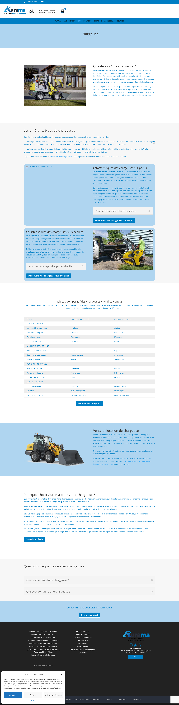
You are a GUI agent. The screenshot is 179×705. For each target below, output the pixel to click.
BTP (79, 21)
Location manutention (83, 637)
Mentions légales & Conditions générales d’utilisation (78, 699)
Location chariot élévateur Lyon (43, 634)
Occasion (98, 21)
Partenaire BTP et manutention (82, 650)
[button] (61, 674)
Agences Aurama (83, 634)
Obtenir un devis (34, 539)
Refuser (33, 695)
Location (87, 21)
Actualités (83, 653)
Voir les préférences (53, 695)
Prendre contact (89, 615)
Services (120, 21)
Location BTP (82, 640)
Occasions (82, 643)
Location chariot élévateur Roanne (43, 643)
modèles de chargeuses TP (62, 156)
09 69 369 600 (31, 2)
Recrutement (82, 646)
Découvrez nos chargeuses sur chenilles (48, 275)
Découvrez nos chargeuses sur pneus (114, 220)
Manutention (69, 21)
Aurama (58, 21)
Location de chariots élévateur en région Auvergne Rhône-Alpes (43, 651)
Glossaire (137, 699)
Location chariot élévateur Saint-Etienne (43, 640)
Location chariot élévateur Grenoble (43, 631)
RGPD (33, 700)
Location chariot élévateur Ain (43, 637)
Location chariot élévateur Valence (43, 646)
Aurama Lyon (107, 464)
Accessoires (109, 21)
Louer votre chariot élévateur (43, 655)
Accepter (13, 695)
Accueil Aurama (82, 631)
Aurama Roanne (131, 461)
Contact (122, 699)
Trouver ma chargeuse (89, 403)
